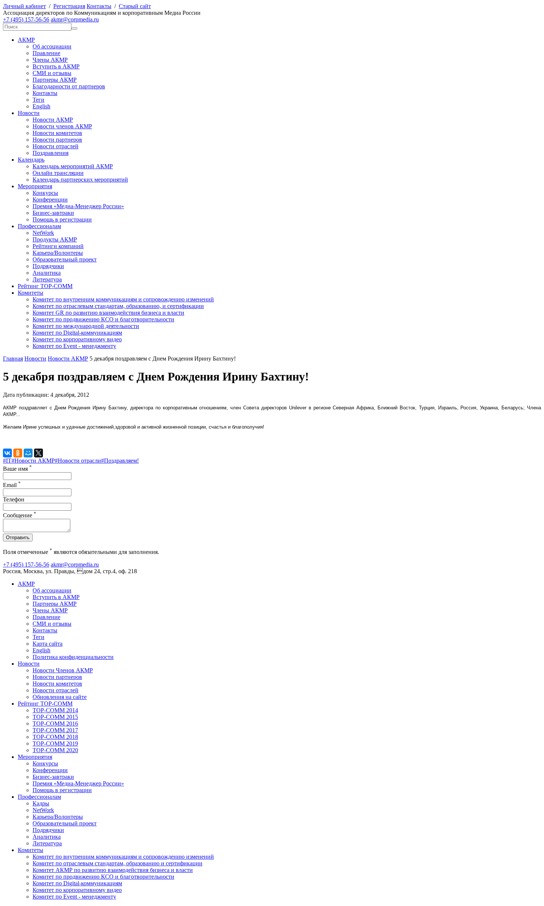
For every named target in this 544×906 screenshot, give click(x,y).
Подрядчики (48, 266)
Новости (29, 113)
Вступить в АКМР (56, 66)
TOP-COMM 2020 (55, 750)
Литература (47, 279)
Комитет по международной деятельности (86, 326)
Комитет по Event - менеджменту (74, 346)
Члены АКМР (50, 60)
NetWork (43, 233)
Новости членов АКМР (62, 126)
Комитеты (30, 293)
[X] (38, 453)
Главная (13, 358)
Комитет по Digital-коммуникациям (77, 332)
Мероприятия (35, 186)
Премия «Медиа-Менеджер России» (78, 206)
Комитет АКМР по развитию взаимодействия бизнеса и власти (113, 870)
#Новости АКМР (33, 460)
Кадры (41, 803)
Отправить (18, 537)
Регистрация (69, 6)
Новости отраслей (55, 146)
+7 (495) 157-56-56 (26, 19)
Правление (46, 53)
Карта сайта (48, 643)
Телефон (13, 499)
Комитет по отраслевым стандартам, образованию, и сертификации (118, 306)
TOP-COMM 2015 (55, 717)
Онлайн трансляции (58, 173)
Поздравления (50, 153)
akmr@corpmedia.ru (75, 19)
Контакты (99, 6)
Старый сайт (135, 6)
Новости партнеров (57, 139)
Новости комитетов (57, 133)
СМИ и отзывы (52, 73)
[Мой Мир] (28, 453)
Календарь (31, 159)
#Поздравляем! (120, 460)
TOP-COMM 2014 (55, 710)
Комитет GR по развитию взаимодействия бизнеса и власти (108, 313)
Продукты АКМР (55, 239)
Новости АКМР (53, 119)
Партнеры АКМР (55, 80)
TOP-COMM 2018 (55, 737)
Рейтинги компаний (58, 246)
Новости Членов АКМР (63, 670)
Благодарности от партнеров (69, 86)
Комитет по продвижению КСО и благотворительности (103, 319)
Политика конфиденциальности (73, 657)
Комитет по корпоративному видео (77, 339)
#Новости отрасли (78, 460)
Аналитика (47, 273)
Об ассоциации (52, 46)
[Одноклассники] (17, 453)
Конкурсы (45, 193)
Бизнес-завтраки (53, 213)
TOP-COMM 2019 (55, 743)
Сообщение (19, 515)
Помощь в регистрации (62, 219)
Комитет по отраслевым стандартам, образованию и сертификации (117, 863)
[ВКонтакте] (7, 453)
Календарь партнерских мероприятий (80, 179)
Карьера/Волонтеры (58, 253)
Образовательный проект (65, 259)
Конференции (50, 199)
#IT (7, 460)
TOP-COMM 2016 (55, 723)
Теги (38, 100)
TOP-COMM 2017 (55, 730)
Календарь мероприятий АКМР (73, 166)
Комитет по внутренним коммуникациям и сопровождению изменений (123, 299)
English (41, 106)
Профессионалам (39, 226)
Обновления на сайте (60, 697)
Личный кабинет (24, 6)
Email (12, 485)
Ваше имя (17, 469)
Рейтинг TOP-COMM (45, 286)
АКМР (26, 40)
